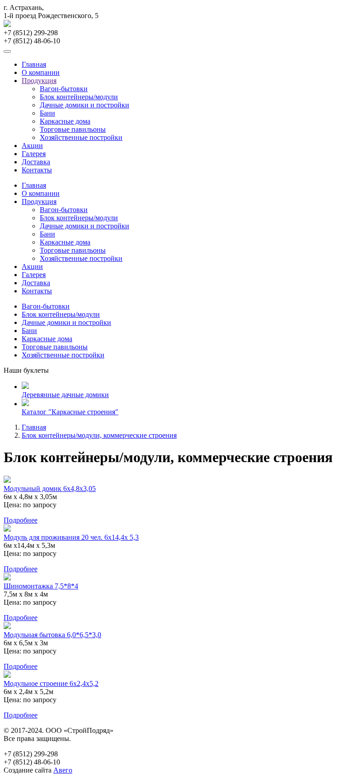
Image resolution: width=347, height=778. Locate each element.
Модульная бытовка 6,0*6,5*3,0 (52, 635)
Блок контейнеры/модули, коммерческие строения (99, 435)
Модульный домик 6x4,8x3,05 (50, 488)
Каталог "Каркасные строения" (70, 412)
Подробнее (21, 520)
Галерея (34, 153)
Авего (62, 770)
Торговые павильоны (73, 129)
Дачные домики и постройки (84, 105)
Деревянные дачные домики (65, 394)
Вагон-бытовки (64, 89)
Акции (32, 145)
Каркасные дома (65, 121)
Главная (34, 64)
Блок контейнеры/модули (79, 97)
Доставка (36, 162)
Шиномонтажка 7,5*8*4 (41, 586)
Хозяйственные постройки (81, 137)
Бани (47, 113)
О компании (41, 72)
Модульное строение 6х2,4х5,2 (51, 683)
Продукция (39, 80)
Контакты (37, 170)
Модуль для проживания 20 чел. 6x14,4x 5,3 (71, 537)
